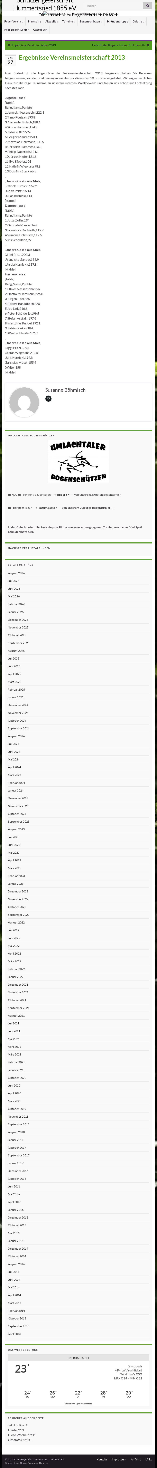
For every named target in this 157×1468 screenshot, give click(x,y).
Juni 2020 (14, 1085)
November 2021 (18, 992)
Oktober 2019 (17, 1108)
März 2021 (14, 1054)
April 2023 (14, 860)
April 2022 (14, 953)
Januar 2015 (16, 1240)
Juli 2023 (13, 837)
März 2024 (14, 775)
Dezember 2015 (18, 1217)
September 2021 (18, 1008)
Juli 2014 (13, 1271)
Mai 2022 (14, 945)
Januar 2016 (16, 1209)
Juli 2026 (13, 581)
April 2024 (14, 767)
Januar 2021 (16, 1070)
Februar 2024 (16, 782)
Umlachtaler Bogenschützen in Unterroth (118, 45)
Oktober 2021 (17, 1000)
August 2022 (16, 922)
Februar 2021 (16, 1062)
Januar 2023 (16, 883)
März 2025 (14, 681)
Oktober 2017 (17, 1147)
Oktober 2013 (17, 1318)
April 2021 (14, 1046)
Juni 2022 (14, 938)
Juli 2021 (13, 1023)
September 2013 (18, 1326)
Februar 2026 (16, 604)
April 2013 (14, 1334)
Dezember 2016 (18, 1171)
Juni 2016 (14, 1186)
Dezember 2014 (18, 1248)
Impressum (119, 1459)
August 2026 (16, 573)
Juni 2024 (14, 751)
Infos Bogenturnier (16, 29)
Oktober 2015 (17, 1225)
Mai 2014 (14, 1287)
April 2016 (14, 1202)
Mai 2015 (14, 1233)
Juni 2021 (14, 1031)
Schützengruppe (117, 21)
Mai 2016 (14, 1194)
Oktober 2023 (17, 813)
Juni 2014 (14, 1279)
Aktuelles (51, 21)
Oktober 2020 (17, 1077)
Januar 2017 (16, 1163)
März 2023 (14, 868)
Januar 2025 (16, 697)
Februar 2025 (16, 689)
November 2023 (18, 806)
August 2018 (16, 1132)
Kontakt (101, 1459)
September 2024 (18, 728)
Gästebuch (40, 29)
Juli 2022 (13, 930)
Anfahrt (136, 1459)
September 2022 (18, 914)
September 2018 (18, 1124)
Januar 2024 (16, 790)
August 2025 (16, 650)
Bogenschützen (90, 21)
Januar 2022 (16, 976)
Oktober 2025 (17, 635)
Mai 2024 (14, 759)
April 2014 (14, 1295)
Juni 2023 (14, 844)
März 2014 (14, 1303)
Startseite (34, 21)
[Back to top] (148, 1459)
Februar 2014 (16, 1310)
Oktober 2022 (17, 907)
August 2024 (16, 736)
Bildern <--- (65, 494)
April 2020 (14, 1093)
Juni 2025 (14, 666)
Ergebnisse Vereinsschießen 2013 (34, 45)
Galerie (137, 21)
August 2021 (16, 1015)
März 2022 (14, 961)
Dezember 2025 (18, 619)
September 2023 (18, 821)
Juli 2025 (13, 658)
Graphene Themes (37, 1463)
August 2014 (16, 1264)
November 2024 (18, 712)
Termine (68, 21)
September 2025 (18, 643)
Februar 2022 (16, 969)
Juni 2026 (14, 588)
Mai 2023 (14, 852)
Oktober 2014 (17, 1256)
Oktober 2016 (17, 1178)
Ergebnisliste (47, 507)
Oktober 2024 (17, 720)
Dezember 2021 (18, 984)
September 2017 (18, 1155)
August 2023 (16, 829)
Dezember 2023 (18, 798)
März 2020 (14, 1101)
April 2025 (14, 674)
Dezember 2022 (18, 891)
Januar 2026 (16, 612)
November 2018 (18, 1116)
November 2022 (18, 899)
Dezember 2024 (18, 705)
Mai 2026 (14, 596)
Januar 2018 (16, 1140)
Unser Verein (13, 21)
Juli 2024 (13, 744)
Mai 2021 (14, 1039)
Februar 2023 (16, 876)
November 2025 (18, 627)
